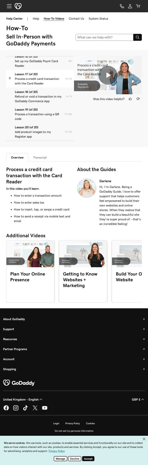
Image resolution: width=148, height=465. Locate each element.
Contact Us (76, 18)
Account (8, 359)
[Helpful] (130, 99)
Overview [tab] (17, 157)
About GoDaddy (14, 319)
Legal (56, 423)
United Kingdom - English (21, 399)
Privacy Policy (72, 423)
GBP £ (136, 399)
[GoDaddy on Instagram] (16, 409)
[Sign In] (130, 6)
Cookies (90, 423)
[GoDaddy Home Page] (19, 383)
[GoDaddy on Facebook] (6, 409)
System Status (98, 18)
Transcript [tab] (40, 157)
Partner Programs (15, 349)
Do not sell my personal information (74, 431)
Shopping (9, 369)
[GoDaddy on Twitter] (35, 409)
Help (36, 18)
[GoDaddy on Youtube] (45, 409)
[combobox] (104, 37)
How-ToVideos (54, 18)
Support (8, 329)
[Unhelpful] (138, 99)
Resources (10, 339)
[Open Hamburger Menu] (7, 6)
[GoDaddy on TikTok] (25, 409)
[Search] (137, 37)
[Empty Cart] (138, 6)
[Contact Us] (122, 6)
